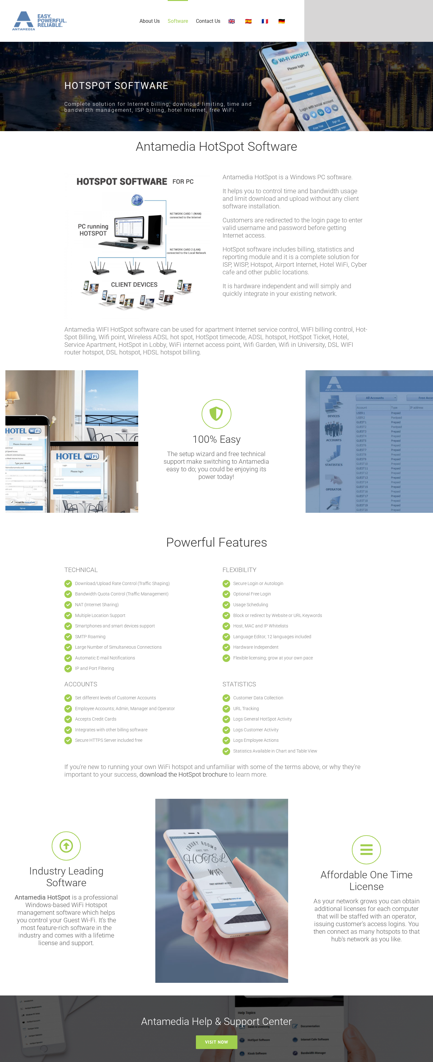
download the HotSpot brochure (182, 774)
